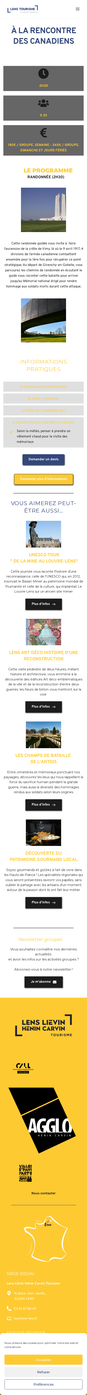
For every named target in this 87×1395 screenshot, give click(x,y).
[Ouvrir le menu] (77, 8)
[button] (43, 386)
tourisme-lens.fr (25, 1319)
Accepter (43, 1360)
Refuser (43, 1372)
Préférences (43, 1384)
